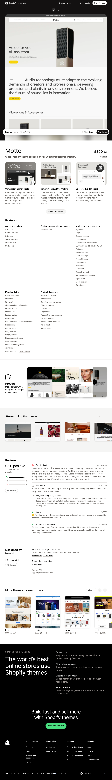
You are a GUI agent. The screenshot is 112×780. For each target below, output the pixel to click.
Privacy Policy (27, 773)
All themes (11, 565)
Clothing (29, 747)
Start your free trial (56, 726)
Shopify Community (75, 755)
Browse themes (65, 3)
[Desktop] (53, 10)
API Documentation (74, 751)
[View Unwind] (53, 382)
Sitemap (62, 773)
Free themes (51, 751)
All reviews (11, 490)
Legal (90, 755)
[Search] (80, 3)
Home (28, 762)
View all (91, 590)
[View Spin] (67, 382)
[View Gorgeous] (80, 382)
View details (37, 556)
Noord (104, 157)
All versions (48, 556)
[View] (18, 432)
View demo (88, 132)
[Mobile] (58, 10)
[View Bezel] (39, 382)
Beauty (29, 751)
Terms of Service (12, 773)
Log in (87, 3)
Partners (91, 751)
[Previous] (100, 416)
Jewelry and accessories (31, 756)
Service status (93, 760)
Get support (12, 560)
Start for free (99, 3)
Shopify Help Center (75, 747)
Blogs (69, 760)
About (90, 747)
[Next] (105, 416)
